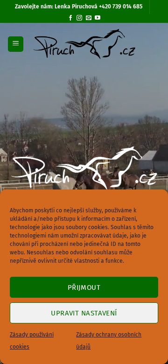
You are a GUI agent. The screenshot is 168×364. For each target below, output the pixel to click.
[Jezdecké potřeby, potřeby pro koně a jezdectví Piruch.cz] (84, 44)
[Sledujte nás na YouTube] (97, 18)
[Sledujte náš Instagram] (79, 18)
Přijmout (84, 287)
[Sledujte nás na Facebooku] (70, 18)
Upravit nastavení (84, 313)
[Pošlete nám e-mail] (88, 18)
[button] (15, 44)
